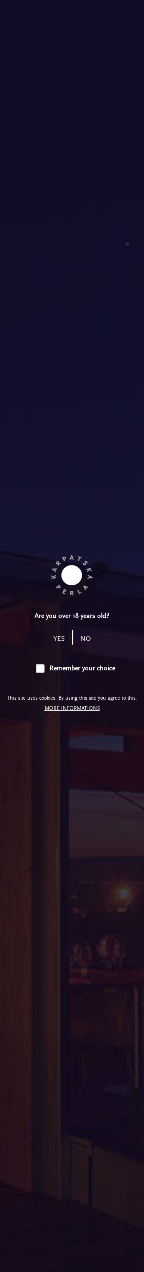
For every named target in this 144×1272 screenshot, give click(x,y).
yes (59, 639)
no (85, 639)
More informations (72, 708)
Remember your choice (82, 668)
